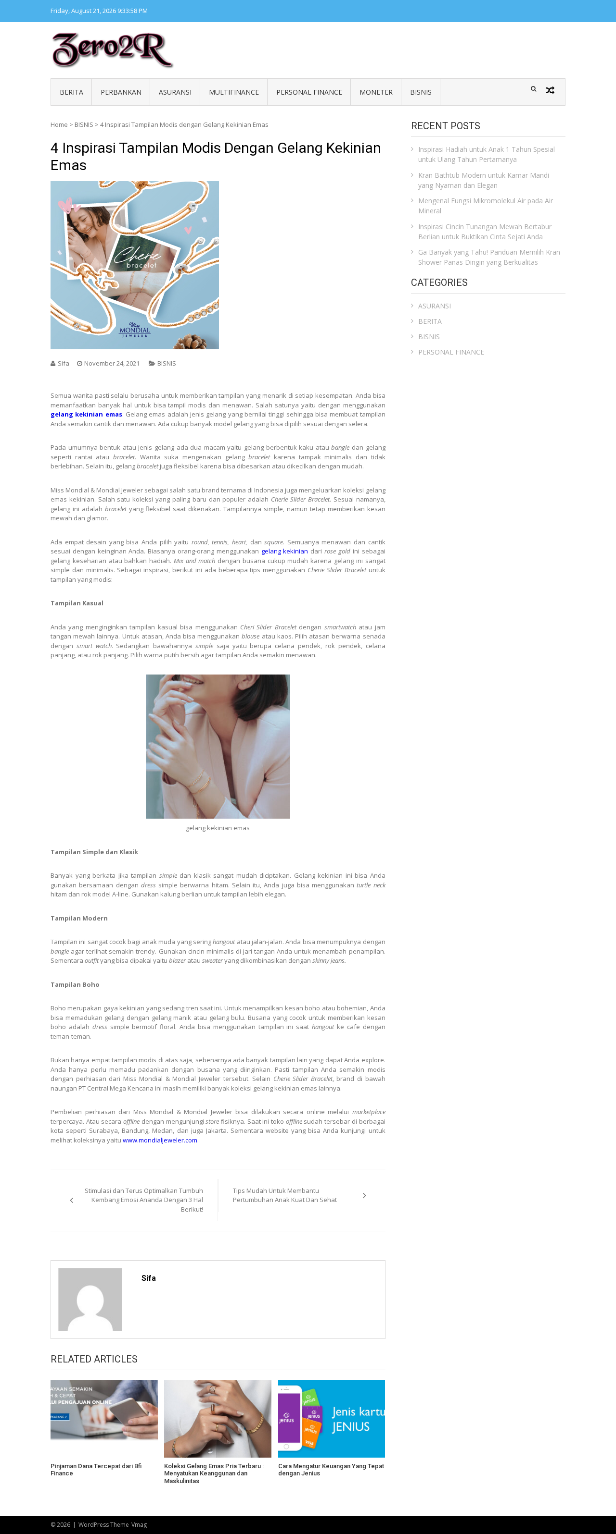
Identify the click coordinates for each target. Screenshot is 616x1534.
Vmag (139, 1525)
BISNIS (421, 92)
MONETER (376, 92)
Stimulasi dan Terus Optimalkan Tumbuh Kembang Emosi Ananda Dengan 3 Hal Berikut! (144, 1200)
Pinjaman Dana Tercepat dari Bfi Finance (96, 1469)
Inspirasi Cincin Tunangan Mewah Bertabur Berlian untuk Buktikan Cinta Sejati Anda (485, 231)
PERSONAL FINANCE (309, 92)
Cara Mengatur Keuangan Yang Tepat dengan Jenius (331, 1469)
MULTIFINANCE (234, 92)
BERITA (71, 92)
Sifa (63, 363)
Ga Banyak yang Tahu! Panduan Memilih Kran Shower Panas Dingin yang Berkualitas (489, 257)
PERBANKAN (121, 92)
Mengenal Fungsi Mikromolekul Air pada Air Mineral (485, 205)
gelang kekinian (284, 551)
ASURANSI (175, 92)
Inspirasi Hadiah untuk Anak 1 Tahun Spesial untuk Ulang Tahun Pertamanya (486, 154)
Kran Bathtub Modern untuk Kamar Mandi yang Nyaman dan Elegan (483, 180)
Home (59, 124)
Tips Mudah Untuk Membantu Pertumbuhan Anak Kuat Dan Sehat (285, 1195)
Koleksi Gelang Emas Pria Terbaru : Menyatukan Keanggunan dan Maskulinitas (214, 1473)
